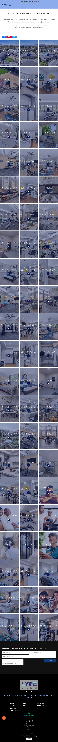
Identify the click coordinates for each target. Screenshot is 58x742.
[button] (30, 1)
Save (10, 36)
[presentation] (6, 5)
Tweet (15, 36)
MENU (49, 5)
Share (5, 36)
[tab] (17, 34)
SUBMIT (50, 660)
